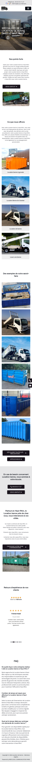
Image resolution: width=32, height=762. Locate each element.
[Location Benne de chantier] (15, 187)
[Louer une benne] (15, 243)
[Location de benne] (15, 215)
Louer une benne (15, 257)
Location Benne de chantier (15, 200)
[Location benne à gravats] (15, 158)
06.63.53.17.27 (19, 2)
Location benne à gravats (15, 172)
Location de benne (16, 229)
